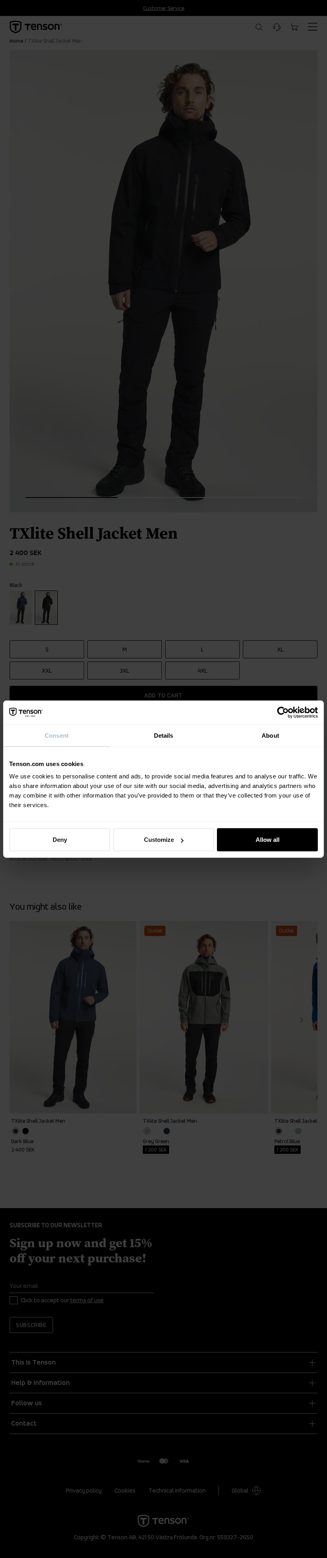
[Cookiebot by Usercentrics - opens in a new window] (283, 712)
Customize (159, 839)
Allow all (268, 839)
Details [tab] (163, 735)
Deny (60, 839)
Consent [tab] (57, 735)
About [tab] (270, 735)
